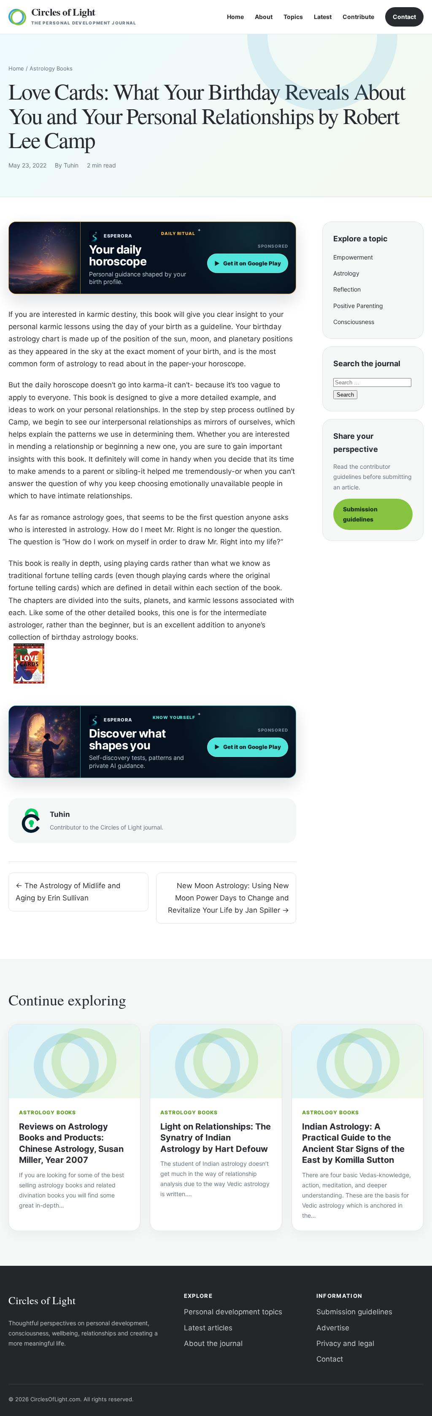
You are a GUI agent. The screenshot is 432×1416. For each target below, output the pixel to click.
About (264, 16)
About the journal (213, 1343)
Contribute (358, 16)
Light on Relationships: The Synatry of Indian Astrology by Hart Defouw (215, 1137)
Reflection (347, 289)
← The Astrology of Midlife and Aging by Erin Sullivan (68, 891)
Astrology (346, 273)
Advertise (332, 1328)
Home (235, 16)
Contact (404, 16)
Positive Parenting (358, 305)
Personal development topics (233, 1312)
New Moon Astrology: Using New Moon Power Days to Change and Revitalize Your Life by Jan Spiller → (228, 897)
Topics (293, 16)
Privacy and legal (345, 1343)
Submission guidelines (360, 514)
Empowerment (353, 257)
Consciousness (353, 321)
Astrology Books (51, 68)
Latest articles (208, 1328)
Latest (323, 16)
